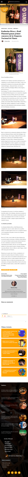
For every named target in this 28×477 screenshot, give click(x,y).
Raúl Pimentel (14, 269)
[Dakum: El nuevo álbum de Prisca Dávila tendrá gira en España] (23, 405)
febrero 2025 (8, 443)
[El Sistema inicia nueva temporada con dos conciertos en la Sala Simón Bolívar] (23, 398)
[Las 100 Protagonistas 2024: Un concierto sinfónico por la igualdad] (23, 432)
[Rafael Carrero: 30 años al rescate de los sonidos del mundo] (22, 343)
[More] (17, 45)
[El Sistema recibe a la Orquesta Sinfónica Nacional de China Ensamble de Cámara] (23, 390)
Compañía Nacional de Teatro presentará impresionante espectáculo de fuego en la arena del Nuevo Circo (9, 417)
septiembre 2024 (9, 449)
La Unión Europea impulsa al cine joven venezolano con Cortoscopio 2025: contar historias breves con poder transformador (9, 334)
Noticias (10, 28)
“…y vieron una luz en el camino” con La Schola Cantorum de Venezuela (9, 371)
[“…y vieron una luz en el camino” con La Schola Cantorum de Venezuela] (22, 372)
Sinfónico (15, 28)
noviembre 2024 (8, 447)
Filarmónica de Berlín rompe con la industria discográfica (6, 276)
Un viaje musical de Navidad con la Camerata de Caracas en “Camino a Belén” (9, 352)
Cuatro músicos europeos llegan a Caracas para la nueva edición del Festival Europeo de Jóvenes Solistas (9, 425)
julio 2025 (7, 441)
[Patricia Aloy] (3, 41)
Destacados (6, 6)
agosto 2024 (8, 451)
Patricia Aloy (7, 41)
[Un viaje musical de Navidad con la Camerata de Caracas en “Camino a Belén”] (22, 352)
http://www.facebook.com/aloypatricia (14, 289)
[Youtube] (19, 472)
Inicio (2, 6)
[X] (15, 295)
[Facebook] (12, 295)
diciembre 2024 (8, 445)
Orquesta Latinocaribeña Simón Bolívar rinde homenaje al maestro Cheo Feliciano (21, 276)
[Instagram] (14, 295)
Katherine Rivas (5, 269)
